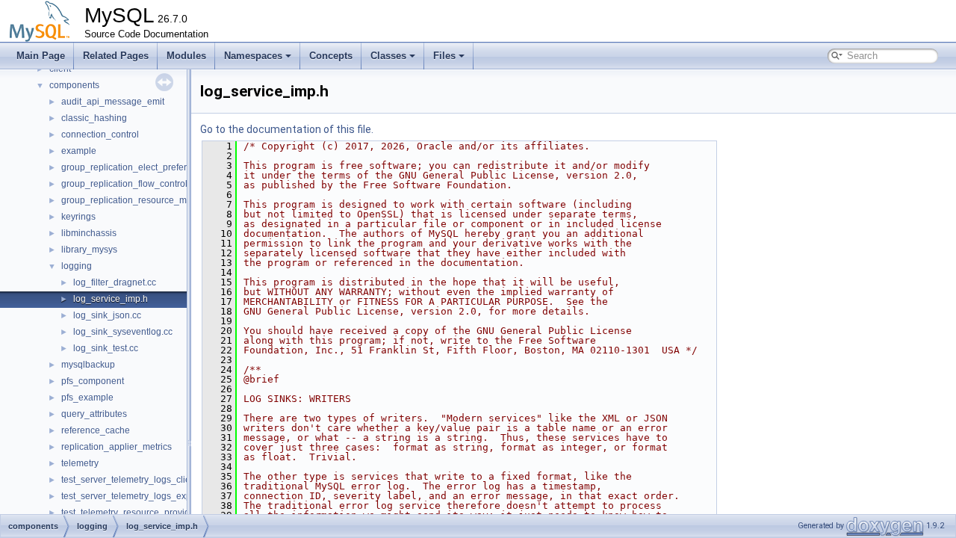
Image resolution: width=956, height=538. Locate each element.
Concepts (331, 55)
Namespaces (253, 55)
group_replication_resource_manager (138, 200)
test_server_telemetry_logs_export (131, 496)
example (78, 151)
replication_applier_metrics (116, 447)
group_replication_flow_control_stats (136, 184)
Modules (186, 55)
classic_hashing (94, 118)
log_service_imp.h (110, 299)
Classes (388, 55)
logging (76, 266)
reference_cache (95, 430)
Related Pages (116, 55)
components (74, 85)
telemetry (80, 463)
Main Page (40, 55)
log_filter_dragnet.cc (114, 282)
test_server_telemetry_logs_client (129, 479)
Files (444, 55)
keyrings (78, 216)
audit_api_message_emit (112, 101)
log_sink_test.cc (105, 348)
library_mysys (89, 249)
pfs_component (92, 381)
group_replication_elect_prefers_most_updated (158, 167)
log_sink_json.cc (107, 315)
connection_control (100, 134)
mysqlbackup (88, 364)
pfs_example (87, 397)
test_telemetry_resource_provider (129, 512)
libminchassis (89, 233)
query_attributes (94, 414)
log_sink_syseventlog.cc (123, 332)
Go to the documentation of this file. (286, 129)
